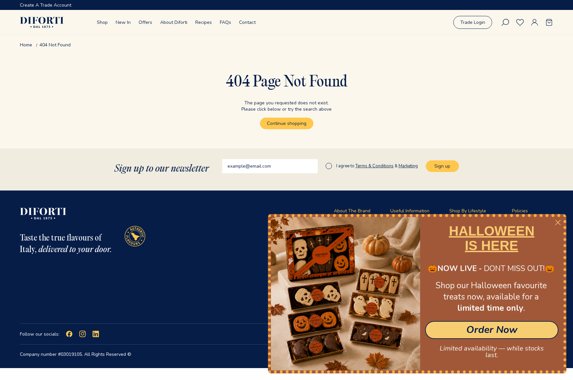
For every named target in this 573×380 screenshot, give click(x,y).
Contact (247, 22)
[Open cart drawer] (549, 22)
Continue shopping (286, 123)
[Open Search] (505, 22)
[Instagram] (82, 334)
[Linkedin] (96, 334)
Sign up (442, 166)
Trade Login (472, 22)
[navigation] (286, 45)
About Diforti (173, 22)
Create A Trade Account (45, 5)
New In (123, 22)
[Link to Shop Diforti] (42, 22)
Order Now (492, 330)
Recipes (203, 22)
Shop (102, 22)
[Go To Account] (535, 22)
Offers (145, 22)
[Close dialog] (558, 222)
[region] (286, 5)
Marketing (408, 166)
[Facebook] (69, 334)
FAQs (225, 22)
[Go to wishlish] (520, 22)
